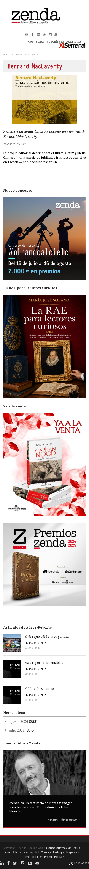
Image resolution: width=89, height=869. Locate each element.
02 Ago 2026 (32, 648)
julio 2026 (17, 730)
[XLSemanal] (72, 45)
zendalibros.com (14, 144)
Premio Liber (33, 857)
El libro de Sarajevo (39, 689)
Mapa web (72, 852)
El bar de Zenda (35, 642)
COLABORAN (36, 41)
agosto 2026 (18, 721)
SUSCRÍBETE (55, 41)
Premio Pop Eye (54, 857)
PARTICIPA (73, 41)
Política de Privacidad (25, 852)
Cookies (46, 852)
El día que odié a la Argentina (47, 636)
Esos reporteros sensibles (44, 662)
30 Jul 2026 (31, 674)
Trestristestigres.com (58, 848)
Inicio (6, 54)
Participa (58, 852)
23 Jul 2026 (31, 700)
